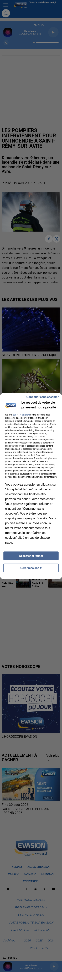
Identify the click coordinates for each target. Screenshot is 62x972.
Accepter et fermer (31, 556)
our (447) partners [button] (21, 414)
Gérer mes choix (31, 568)
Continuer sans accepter (42, 397)
